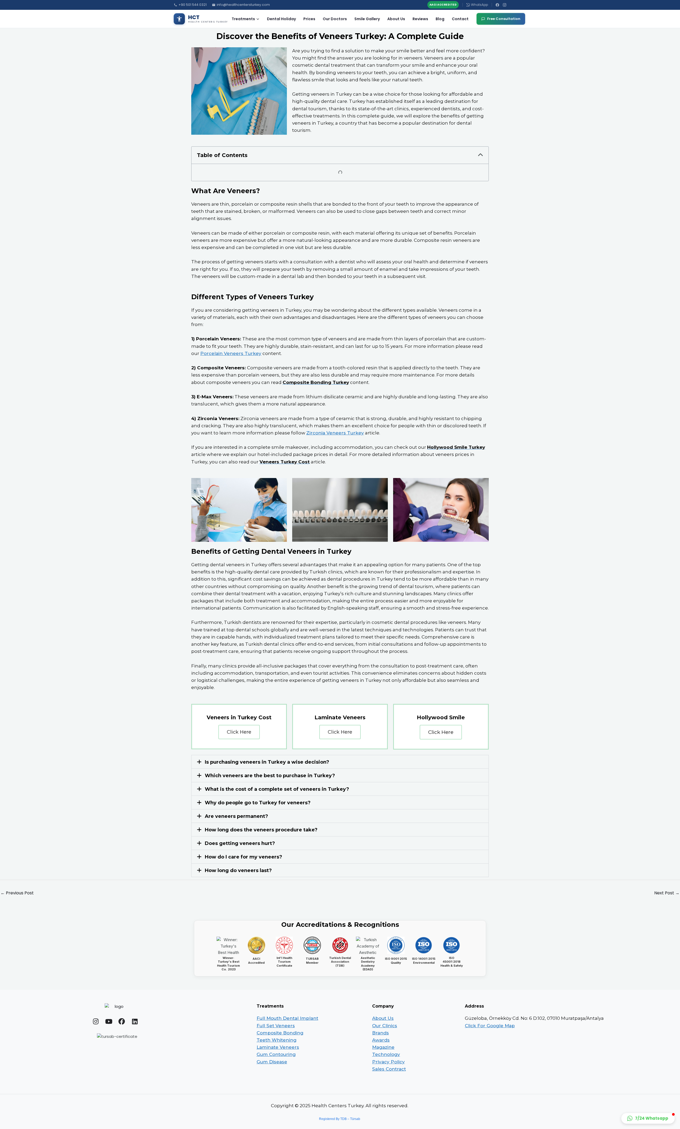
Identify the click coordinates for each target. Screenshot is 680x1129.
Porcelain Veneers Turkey (230, 353)
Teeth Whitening (276, 1040)
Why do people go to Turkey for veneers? (258, 803)
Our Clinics (384, 1025)
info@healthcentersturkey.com (243, 4)
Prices (309, 19)
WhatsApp (479, 4)
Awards (381, 1040)
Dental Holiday (281, 19)
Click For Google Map (490, 1025)
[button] (480, 155)
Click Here (239, 732)
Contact (460, 19)
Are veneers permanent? (236, 816)
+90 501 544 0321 (192, 4)
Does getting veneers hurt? (240, 843)
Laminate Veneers (278, 1047)
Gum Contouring (276, 1054)
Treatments (243, 19)
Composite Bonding (280, 1032)
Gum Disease (272, 1061)
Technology (386, 1054)
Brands (380, 1032)
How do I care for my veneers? (243, 857)
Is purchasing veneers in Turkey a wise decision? (267, 762)
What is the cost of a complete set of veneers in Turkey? (277, 789)
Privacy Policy (388, 1061)
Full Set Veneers (276, 1025)
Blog (440, 19)
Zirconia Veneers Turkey (335, 432)
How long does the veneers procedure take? (261, 830)
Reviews (420, 19)
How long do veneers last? (238, 870)
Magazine (383, 1047)
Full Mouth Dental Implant (287, 1018)
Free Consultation (503, 18)
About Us (396, 19)
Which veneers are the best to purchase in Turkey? (270, 776)
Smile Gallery (367, 19)
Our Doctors (335, 19)
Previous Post (17, 893)
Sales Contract (389, 1069)
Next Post (666, 893)
